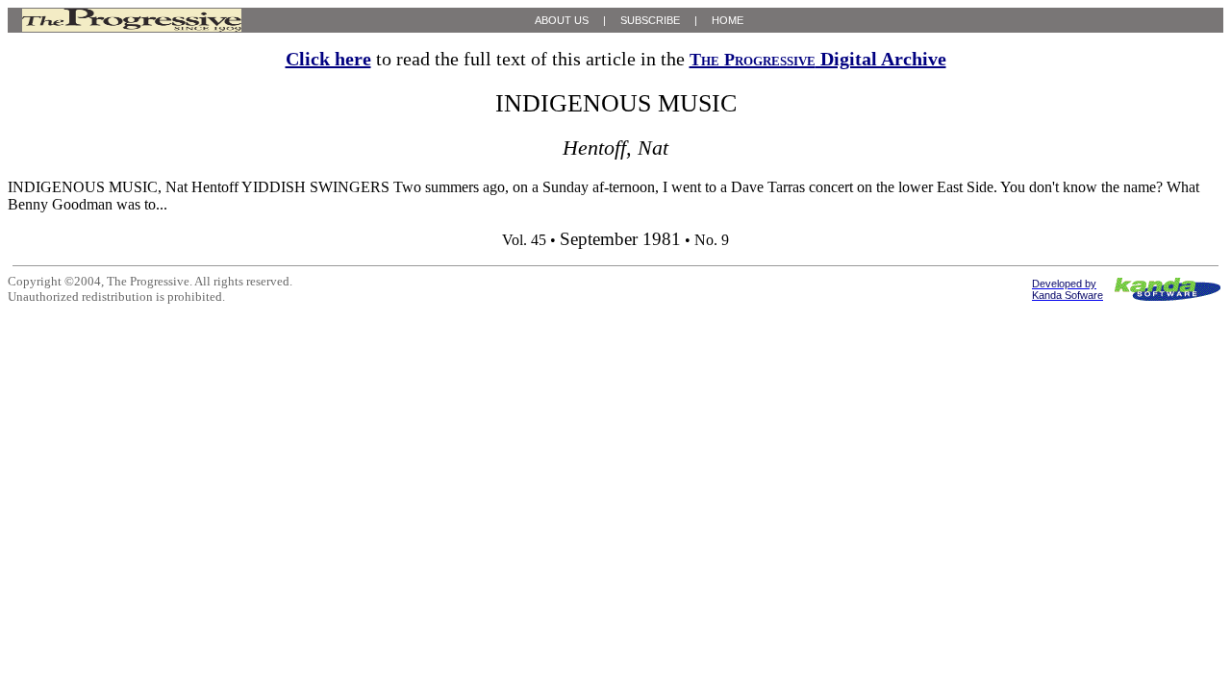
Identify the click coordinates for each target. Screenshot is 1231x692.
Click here (328, 58)
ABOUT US (562, 20)
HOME (727, 20)
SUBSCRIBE (650, 20)
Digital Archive (818, 58)
